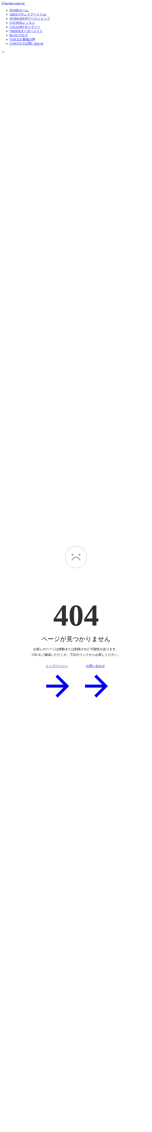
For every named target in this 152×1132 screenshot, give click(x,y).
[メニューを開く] (3, 51)
